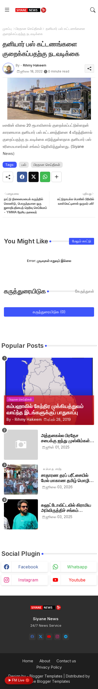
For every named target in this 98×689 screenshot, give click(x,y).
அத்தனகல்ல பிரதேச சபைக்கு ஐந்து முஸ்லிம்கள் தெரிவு (65, 438)
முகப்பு (7, 28)
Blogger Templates (46, 676)
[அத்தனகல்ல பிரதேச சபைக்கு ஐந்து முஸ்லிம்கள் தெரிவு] (21, 445)
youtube (77, 579)
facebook (28, 566)
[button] (93, 10)
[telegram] (65, 637)
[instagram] (57, 637)
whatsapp (77, 566)
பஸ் (23, 165)
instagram (28, 579)
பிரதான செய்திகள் (28, 28)
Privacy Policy (49, 667)
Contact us (66, 660)
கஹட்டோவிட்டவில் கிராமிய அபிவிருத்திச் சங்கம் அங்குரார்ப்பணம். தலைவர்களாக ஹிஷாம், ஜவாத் (66, 507)
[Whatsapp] (45, 177)
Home (27, 660)
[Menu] (7, 10)
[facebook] (32, 637)
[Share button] (56, 177)
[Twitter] (33, 177)
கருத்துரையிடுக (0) (49, 311)
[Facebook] (22, 177)
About (44, 660)
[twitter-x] (40, 637)
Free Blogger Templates (49, 681)
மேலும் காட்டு (81, 241)
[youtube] (49, 637)
